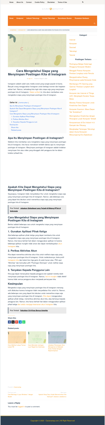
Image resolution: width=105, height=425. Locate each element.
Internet (72, 39)
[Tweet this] (13, 322)
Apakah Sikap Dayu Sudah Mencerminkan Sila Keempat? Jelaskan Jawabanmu (52, 394)
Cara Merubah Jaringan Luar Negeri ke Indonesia (36, 346)
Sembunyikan (23, 102)
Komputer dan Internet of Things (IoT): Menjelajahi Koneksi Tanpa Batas (81, 96)
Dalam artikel (35, 92)
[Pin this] (16, 322)
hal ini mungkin (51, 276)
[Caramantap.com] (52, 8)
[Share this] (9, 322)
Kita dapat (47, 296)
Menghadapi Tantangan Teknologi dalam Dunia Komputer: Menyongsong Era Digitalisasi (82, 132)
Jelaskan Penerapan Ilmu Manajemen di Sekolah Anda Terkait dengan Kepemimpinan (56, 348)
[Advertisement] (37, 170)
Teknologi (73, 51)
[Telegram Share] (20, 322)
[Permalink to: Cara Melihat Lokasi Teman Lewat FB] (17, 337)
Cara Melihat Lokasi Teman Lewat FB (17, 346)
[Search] (94, 23)
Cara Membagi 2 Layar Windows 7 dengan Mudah (20, 394)
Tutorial (72, 55)
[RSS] (82, 2)
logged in (21, 406)
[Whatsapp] (23, 322)
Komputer (73, 43)
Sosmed (72, 47)
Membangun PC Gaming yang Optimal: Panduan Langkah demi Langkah (81, 86)
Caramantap (17, 387)
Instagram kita (13, 260)
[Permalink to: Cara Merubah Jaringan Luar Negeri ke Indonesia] (37, 337)
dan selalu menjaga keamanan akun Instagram (35, 304)
